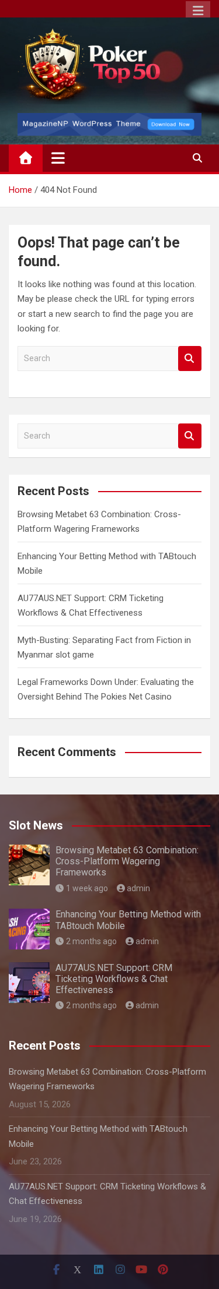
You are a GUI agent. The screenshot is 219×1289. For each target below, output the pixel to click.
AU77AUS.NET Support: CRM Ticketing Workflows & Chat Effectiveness (113, 978)
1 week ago (87, 888)
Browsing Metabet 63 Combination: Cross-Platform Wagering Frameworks (127, 861)
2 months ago (91, 941)
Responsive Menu (198, 11)
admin (138, 888)
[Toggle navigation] (58, 157)
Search (189, 358)
